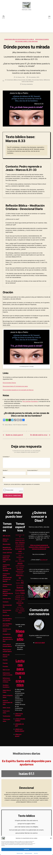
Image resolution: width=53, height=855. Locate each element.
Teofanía (17, 608)
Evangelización (19, 553)
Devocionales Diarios (42, 39)
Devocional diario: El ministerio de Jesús (15, 386)
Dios (16, 542)
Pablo (22, 593)
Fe (23, 553)
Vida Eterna (21, 610)
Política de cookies (20, 853)
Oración (5, 660)
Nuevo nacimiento (19, 585)
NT (16, 424)
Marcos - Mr (11, 424)
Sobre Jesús (6, 707)
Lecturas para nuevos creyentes (20, 673)
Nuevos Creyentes (22, 424)
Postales (5, 666)
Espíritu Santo (20, 546)
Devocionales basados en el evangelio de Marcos (18, 390)
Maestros (20, 569)
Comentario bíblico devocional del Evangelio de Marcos (7, 577)
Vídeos (20, 612)
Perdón (22, 595)
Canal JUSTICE (7, 552)
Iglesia (16, 561)
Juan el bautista (20, 565)
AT (20, 536)
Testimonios (6, 716)
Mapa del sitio (20, 635)
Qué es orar (6, 669)
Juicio (17, 567)
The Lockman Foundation (30, 401)
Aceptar (26, 849)
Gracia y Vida (21, 77)
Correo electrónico (32, 470)
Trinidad (22, 609)
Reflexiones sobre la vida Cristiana (26, 41)
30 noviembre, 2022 (34, 77)
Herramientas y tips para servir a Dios (8, 639)
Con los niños (7, 598)
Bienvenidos (6, 544)
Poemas (5, 663)
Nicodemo (18, 582)
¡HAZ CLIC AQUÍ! (40, 642)
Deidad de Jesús (19, 540)
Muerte (22, 580)
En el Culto (6, 615)
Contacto (5, 602)
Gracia (20, 555)
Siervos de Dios (19, 604)
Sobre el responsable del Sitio (7, 702)
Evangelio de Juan (20, 550)
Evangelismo (6, 634)
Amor (23, 534)
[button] (51, 838)
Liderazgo (21, 567)
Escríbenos (44, 559)
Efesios (22, 542)
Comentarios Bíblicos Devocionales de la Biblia (19, 39)
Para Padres (18, 595)
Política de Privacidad (28, 853)
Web (4, 477)
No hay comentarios (27, 84)
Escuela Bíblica (20, 544)
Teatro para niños (20, 607)
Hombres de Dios (19, 558)
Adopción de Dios (19, 534)
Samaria (23, 599)
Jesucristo (21, 561)
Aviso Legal (36, 853)
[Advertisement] (26, 23)
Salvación (17, 599)
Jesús (6, 424)
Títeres (16, 610)
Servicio (20, 601)
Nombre (5, 470)
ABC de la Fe (6, 536)
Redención (22, 597)
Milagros (18, 580)
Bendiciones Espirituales (20, 538)
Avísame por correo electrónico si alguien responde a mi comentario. (22, 484)
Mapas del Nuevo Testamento (20, 572)
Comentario (6, 456)
